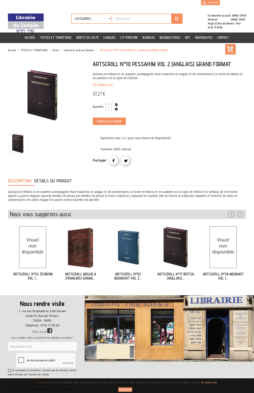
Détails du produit (53, 181)
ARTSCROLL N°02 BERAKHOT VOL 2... (128, 276)
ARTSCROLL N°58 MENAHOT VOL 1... (223, 276)
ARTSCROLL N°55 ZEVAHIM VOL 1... (33, 276)
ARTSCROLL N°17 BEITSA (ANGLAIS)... (175, 276)
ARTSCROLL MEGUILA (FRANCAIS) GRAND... (80, 276)
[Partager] (113, 160)
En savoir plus (103, 85)
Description (19, 181)
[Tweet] (125, 160)
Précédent (235, 213)
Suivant (242, 213)
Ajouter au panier (109, 121)
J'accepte (125, 389)
